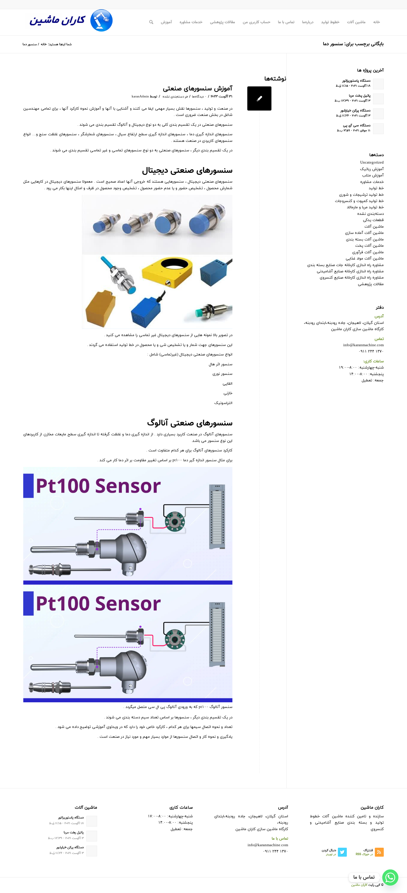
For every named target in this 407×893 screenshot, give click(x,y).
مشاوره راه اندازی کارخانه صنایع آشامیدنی (350, 271)
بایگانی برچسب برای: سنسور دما (353, 44)
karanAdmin (140, 96)
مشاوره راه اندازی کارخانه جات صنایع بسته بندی (345, 265)
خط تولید (376, 188)
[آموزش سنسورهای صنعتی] (259, 98)
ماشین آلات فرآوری (368, 252)
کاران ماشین (359, 885)
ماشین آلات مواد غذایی (365, 258)
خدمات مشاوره (372, 182)
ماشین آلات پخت (369, 246)
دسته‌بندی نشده (173, 96)
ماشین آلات (374, 226)
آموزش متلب (373, 175)
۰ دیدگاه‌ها (199, 96)
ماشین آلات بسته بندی (365, 239)
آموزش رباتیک (372, 169)
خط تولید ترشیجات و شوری (361, 195)
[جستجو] (151, 22)
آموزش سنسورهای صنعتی (197, 88)
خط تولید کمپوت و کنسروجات (359, 201)
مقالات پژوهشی (371, 284)
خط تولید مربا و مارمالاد (365, 207)
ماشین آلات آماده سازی (364, 233)
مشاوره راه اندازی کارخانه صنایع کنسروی (352, 277)
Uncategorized (372, 162)
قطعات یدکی (373, 220)
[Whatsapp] (390, 877)
